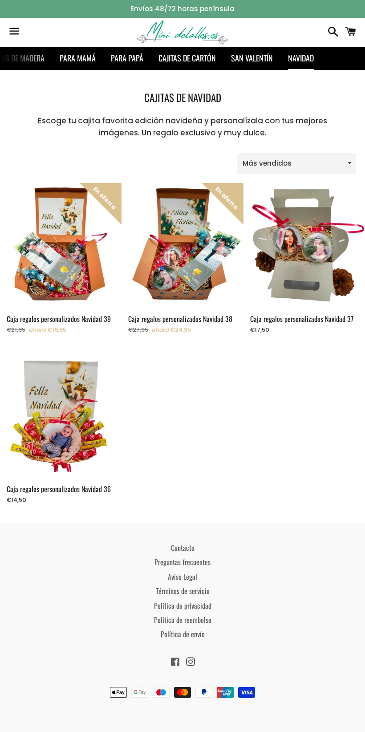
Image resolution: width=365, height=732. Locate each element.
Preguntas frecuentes (182, 562)
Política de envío (183, 634)
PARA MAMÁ (78, 58)
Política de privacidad (182, 605)
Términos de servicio (183, 591)
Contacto (183, 547)
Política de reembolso (182, 619)
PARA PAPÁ (127, 58)
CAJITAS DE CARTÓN (187, 58)
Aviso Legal (182, 576)
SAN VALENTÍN (252, 58)
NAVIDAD (301, 58)
